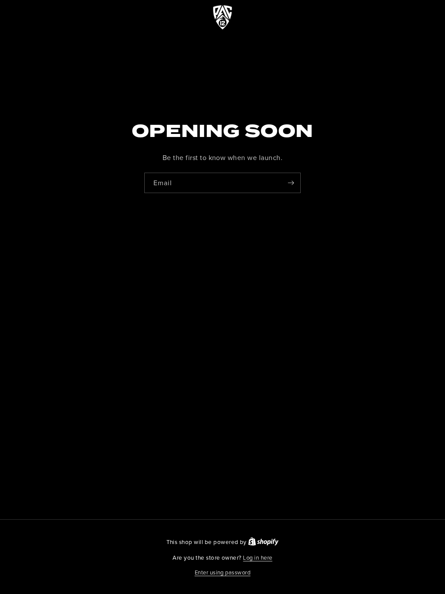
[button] (223, 572)
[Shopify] (263, 542)
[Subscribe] (290, 183)
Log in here (257, 557)
